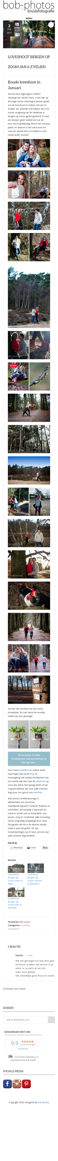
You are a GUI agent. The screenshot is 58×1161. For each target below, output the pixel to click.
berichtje (38, 792)
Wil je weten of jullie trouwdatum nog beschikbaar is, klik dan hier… (29, 759)
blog (32, 773)
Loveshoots (13, 928)
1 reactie (51, 25)
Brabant (25, 925)
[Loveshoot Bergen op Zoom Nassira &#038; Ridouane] (36, 868)
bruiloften (24, 770)
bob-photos (43, 1102)
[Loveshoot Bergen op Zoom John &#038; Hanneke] (16, 892)
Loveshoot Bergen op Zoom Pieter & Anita (15, 879)
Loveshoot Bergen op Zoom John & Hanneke (14, 903)
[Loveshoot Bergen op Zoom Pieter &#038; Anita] (16, 868)
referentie (40, 781)
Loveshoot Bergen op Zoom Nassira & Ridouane (35, 879)
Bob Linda (24, 921)
